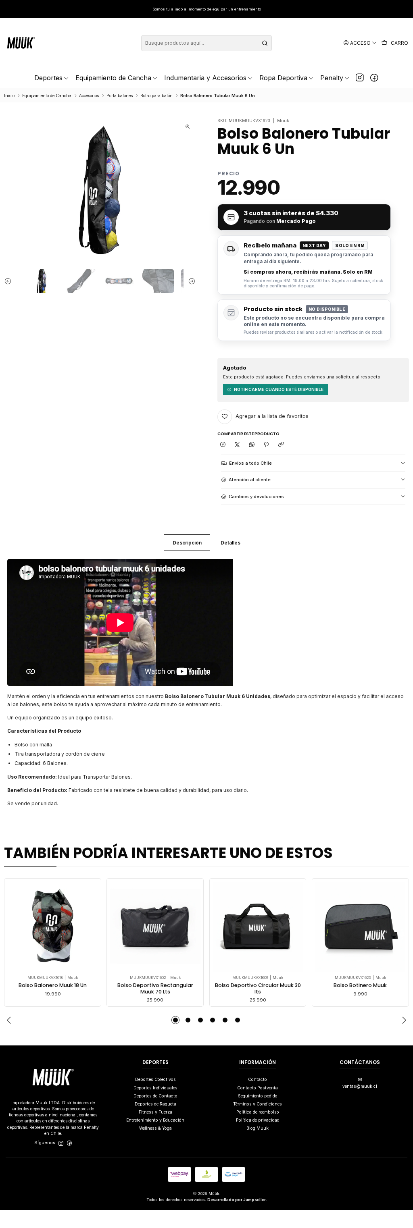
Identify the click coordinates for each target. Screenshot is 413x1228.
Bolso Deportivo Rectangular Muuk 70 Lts (155, 988)
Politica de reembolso (257, 1112)
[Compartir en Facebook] (222, 445)
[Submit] (265, 43)
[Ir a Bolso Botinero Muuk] (360, 927)
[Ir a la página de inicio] (21, 42)
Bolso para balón (156, 96)
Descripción (187, 543)
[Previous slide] (10, 281)
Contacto (257, 1079)
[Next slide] (190, 281)
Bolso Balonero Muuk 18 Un (53, 985)
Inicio (9, 96)
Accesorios (89, 96)
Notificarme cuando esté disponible (278, 389)
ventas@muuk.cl (359, 1086)
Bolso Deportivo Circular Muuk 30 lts (258, 988)
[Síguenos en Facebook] (374, 78)
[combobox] (206, 43)
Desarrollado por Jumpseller (236, 1199)
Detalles (230, 543)
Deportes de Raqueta (155, 1104)
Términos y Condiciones (257, 1104)
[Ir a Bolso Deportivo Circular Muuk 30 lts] (258, 927)
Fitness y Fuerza (155, 1112)
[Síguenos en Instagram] (360, 78)
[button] (175, 1020)
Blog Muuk (257, 1128)
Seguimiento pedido (257, 1096)
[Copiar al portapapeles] (281, 445)
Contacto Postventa (257, 1088)
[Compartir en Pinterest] (266, 445)
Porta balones (119, 96)
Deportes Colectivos (155, 1079)
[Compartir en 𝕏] (237, 445)
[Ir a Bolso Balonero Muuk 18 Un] (53, 927)
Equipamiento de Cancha (46, 96)
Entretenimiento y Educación (155, 1120)
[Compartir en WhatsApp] (252, 445)
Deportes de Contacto (155, 1096)
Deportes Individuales (155, 1088)
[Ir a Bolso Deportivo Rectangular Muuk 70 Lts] (155, 927)
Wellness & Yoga (155, 1128)
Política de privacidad (258, 1120)
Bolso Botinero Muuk (360, 985)
